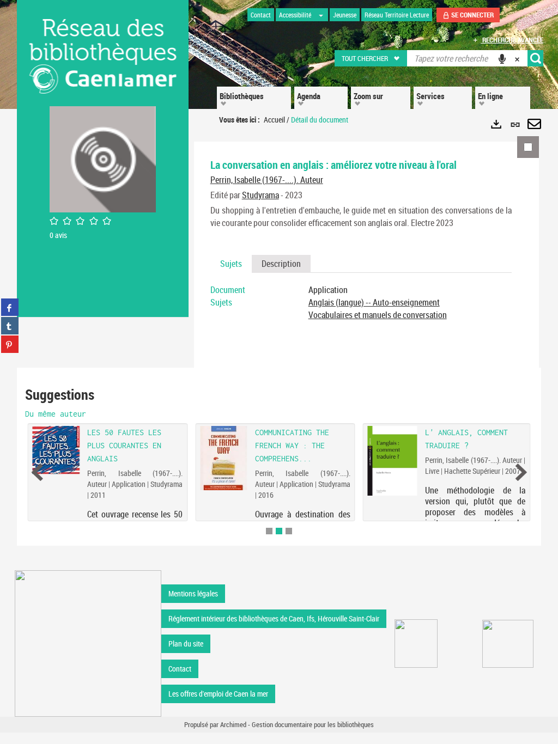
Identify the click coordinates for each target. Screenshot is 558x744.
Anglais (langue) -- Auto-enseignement (374, 302)
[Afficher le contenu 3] (289, 531)
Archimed (233, 724)
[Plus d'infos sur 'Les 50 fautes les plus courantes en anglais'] (56, 450)
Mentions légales (193, 593)
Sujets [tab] (231, 264)
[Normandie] (508, 644)
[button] (371, 58)
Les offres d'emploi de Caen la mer (218, 693)
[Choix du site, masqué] (321, 14)
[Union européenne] (416, 643)
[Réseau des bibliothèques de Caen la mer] (88, 642)
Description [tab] (281, 264)
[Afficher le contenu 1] (269, 531)
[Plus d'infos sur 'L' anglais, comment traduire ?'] (393, 461)
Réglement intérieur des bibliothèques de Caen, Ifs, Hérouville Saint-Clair (273, 618)
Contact (179, 668)
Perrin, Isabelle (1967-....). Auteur (266, 180)
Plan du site (185, 643)
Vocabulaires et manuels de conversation (377, 315)
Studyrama (260, 195)
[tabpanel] (361, 302)
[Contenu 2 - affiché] (279, 531)
